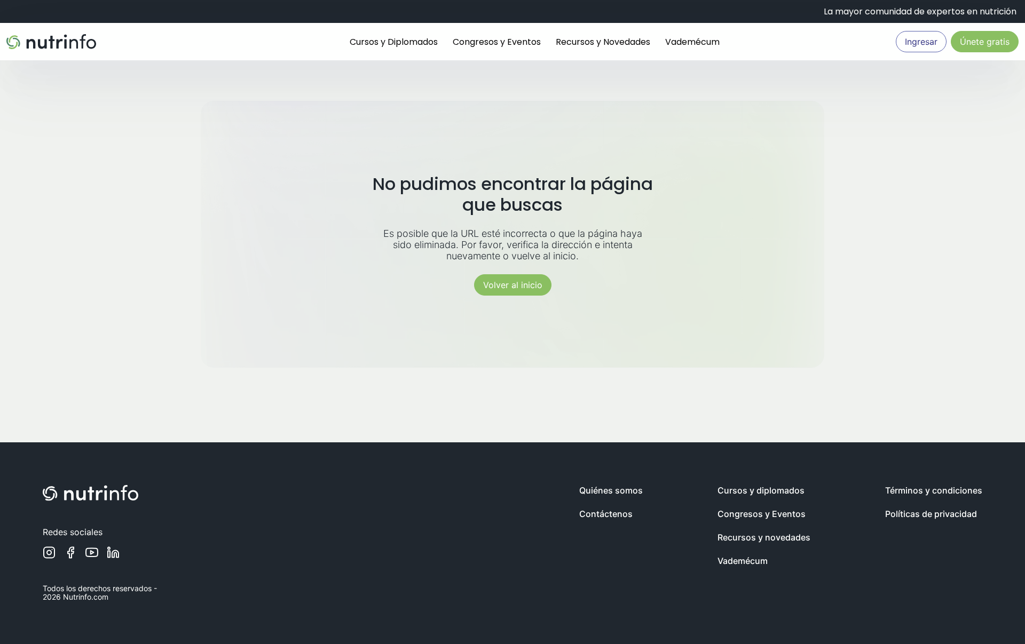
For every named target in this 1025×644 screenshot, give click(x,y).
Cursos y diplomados (761, 490)
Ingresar (921, 41)
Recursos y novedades (764, 537)
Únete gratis (985, 41)
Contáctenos (606, 513)
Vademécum (692, 42)
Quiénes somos (611, 490)
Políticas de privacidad (931, 513)
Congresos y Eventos (497, 42)
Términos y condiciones (933, 490)
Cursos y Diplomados (394, 42)
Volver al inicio (512, 285)
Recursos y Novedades (603, 42)
